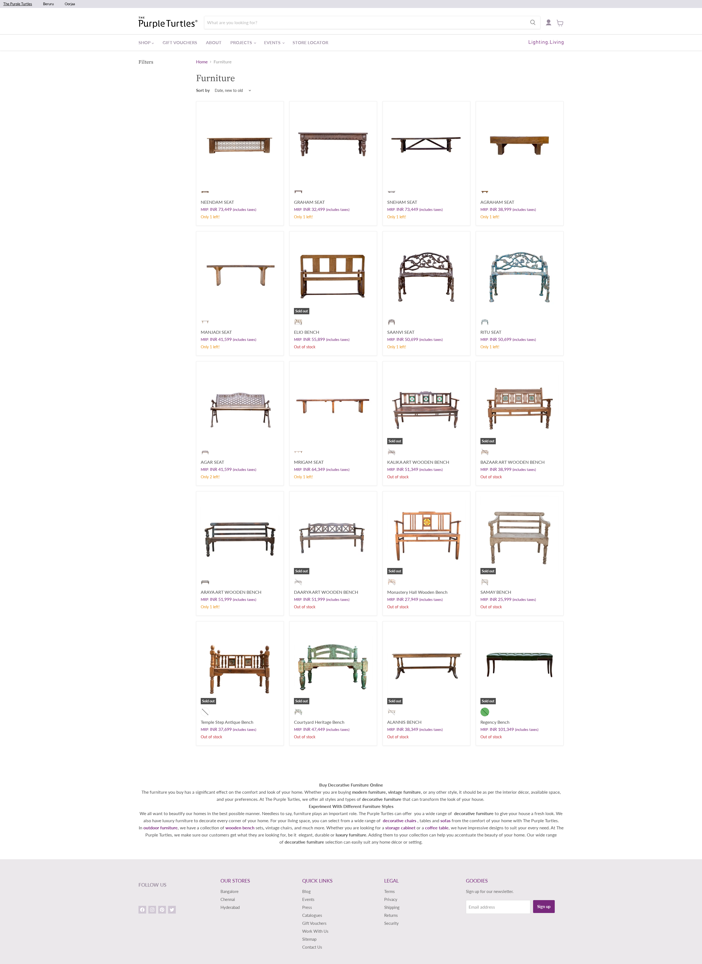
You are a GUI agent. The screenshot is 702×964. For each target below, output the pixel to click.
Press (307, 907)
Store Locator (310, 42)
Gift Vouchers (180, 42)
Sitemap (309, 939)
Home (202, 61)
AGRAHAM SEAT (497, 202)
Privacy (390, 899)
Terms (389, 891)
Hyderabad (230, 907)
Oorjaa (70, 4)
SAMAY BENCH (495, 592)
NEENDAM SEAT (217, 202)
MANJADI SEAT (216, 332)
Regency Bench (494, 722)
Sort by (203, 90)
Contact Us (312, 947)
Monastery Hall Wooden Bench (417, 592)
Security (391, 923)
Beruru (48, 4)
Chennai (227, 899)
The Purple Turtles (17, 4)
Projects (241, 42)
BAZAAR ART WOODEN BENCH (512, 462)
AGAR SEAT (212, 462)
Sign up (544, 906)
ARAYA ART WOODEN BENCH (231, 592)
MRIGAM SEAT (309, 462)
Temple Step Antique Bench (227, 722)
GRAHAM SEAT (309, 202)
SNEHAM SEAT (402, 202)
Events (273, 42)
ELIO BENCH (306, 332)
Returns (391, 915)
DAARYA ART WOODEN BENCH (326, 592)
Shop (145, 42)
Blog (306, 891)
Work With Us (315, 931)
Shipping (392, 907)
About (214, 42)
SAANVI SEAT (400, 332)
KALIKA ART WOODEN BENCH (418, 462)
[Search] (532, 22)
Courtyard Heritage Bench (319, 722)
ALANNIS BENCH (404, 722)
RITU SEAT (490, 332)
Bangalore (229, 891)
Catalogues (312, 915)
